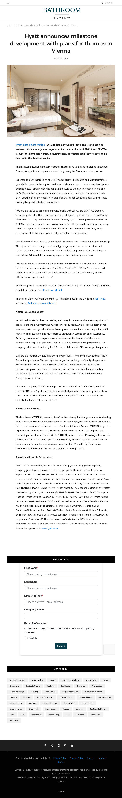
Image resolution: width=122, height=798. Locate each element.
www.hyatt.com (49, 528)
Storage (66, 709)
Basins (52, 680)
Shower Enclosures (45, 697)
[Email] (5, 188)
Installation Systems (93, 691)
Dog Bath (50, 686)
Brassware (14, 686)
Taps (12, 714)
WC (67, 714)
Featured (81, 686)
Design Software (33, 686)
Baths (105, 680)
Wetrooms (95, 714)
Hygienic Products (70, 691)
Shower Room (16, 703)
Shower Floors (66, 697)
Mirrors (26, 697)
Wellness (80, 714)
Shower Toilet (69, 703)
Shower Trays (87, 703)
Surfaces (79, 709)
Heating (34, 691)
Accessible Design (17, 680)
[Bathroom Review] (61, 13)
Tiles (22, 714)
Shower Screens (50, 703)
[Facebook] (5, 155)
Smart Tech (34, 709)
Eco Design (65, 686)
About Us (91, 758)
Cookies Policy (76, 758)
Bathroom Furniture (70, 680)
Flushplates (97, 686)
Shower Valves (16, 709)
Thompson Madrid (52, 290)
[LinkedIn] (5, 180)
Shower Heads (85, 697)
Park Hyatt (100, 298)
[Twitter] (5, 163)
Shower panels (105, 697)
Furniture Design (17, 691)
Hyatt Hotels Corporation (30, 144)
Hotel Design (50, 691)
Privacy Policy (59, 758)
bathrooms (91, 680)
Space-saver (50, 709)
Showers (32, 703)
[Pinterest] (5, 171)
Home (8, 25)
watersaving (53, 714)
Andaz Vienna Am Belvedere (42, 303)
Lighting (13, 697)
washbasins (36, 714)
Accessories (37, 680)
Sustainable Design (98, 709)
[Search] (103, 3)
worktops (14, 720)
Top (62, 791)
